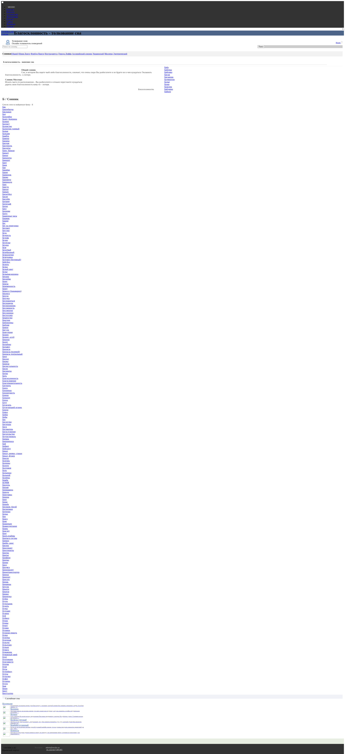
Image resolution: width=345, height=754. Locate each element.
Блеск (5, 388)
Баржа (5, 177)
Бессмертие (7, 310)
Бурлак (5, 664)
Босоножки (7, 509)
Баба (166, 67)
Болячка (6, 478)
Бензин (5, 276)
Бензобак (6, 279)
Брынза (5, 591)
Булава (5, 628)
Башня (5, 221)
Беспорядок (7, 303)
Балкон (5, 121)
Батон (5, 206)
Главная (10, 9)
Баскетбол (7, 194)
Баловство (7, 126)
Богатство (7, 422)
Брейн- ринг (8, 543)
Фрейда (34, 54)
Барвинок (6, 175)
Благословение (9, 381)
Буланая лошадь (9, 633)
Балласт (6, 124)
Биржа (5, 361)
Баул (4, 209)
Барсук (5, 187)
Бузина (5, 613)
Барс (4, 184)
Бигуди (5, 330)
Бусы (4, 669)
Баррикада (7, 182)
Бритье (5, 555)
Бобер (5, 415)
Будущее (6, 611)
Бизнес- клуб (8, 337)
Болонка (6, 463)
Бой (4, 444)
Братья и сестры (9, 538)
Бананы (5, 141)
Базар (166, 84)
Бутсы (5, 674)
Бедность (6, 235)
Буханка (6, 681)
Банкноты (7, 158)
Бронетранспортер (10, 572)
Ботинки (6, 511)
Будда (5, 601)
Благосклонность (10, 378)
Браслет (6, 531)
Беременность (8, 286)
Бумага (5, 650)
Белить (5, 264)
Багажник (168, 77)
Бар (4, 167)
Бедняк (5, 238)
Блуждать (6, 405)
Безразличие (8, 255)
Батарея (5, 201)
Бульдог (6, 642)
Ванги (41, 54)
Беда (4, 233)
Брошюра (6, 584)
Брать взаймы (8, 536)
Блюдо (5, 410)
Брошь (5, 582)
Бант (4, 163)
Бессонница (7, 313)
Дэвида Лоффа (65, 54)
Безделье (6, 243)
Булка (5, 635)
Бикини (6, 339)
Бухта (5, 684)
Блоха (5, 400)
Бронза (5, 574)
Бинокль (6, 349)
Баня (4, 165)
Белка (5, 267)
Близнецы (7, 390)
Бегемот (6, 228)
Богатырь (6, 424)
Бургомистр (7, 662)
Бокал (5, 451)
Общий (14, 54)
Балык (5, 131)
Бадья (167, 82)
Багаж (167, 75)
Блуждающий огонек (12, 407)
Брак (4, 521)
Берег (5, 281)
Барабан (6, 170)
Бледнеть (6, 385)
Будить (5, 606)
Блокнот (6, 398)
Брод (4, 565)
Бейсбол (6, 262)
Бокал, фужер (8, 456)
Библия (5, 325)
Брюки (5, 594)
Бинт (4, 356)
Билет (5, 342)
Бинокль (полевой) (11, 352)
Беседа (5, 296)
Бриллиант (7, 548)
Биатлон (6, 320)
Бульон (5, 647)
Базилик (168, 87)
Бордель (6, 485)
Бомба (5, 480)
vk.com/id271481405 (54, 750)
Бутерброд (7, 671)
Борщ (4, 502)
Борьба (5, 504)
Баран (5, 172)
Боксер (5, 458)
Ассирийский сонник (82, 54)
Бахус (5, 213)
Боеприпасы (8, 441)
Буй (4, 616)
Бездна (5, 245)
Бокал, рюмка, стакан (12, 453)
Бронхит (6, 577)
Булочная (6, 640)
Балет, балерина (9, 119)
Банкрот (6, 160)
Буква (5, 621)
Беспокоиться (8, 301)
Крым (338, 43)
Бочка (5, 514)
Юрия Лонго (24, 54)
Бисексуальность (10, 366)
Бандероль (7, 146)
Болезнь (6, 461)
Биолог (5, 359)
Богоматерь (7, 429)
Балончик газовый (10, 129)
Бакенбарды (7, 109)
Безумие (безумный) (11, 259)
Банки (5, 155)
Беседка (6, 298)
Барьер (5, 192)
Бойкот (5, 446)
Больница (6, 473)
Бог (4, 419)
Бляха (5, 412)
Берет (5, 289)
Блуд (4, 402)
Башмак (6, 218)
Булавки (6, 630)
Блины (5, 395)
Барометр (6, 180)
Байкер (167, 91)
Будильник (7, 604)
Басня (5, 196)
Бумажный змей (9, 654)
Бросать (6, 579)
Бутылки (6, 676)
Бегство (6, 230)
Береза (5, 284)
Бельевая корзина (10, 274)
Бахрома (6, 211)
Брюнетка (6, 596)
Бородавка (7, 495)
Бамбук (5, 136)
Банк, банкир (8, 150)
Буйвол (5, 618)
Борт (4, 499)
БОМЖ (5, 482)
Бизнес (5, 335)
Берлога (6, 293)
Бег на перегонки (10, 226)
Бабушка (168, 72)
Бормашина (7, 490)
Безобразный (8, 252)
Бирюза (5, 364)
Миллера (108, 54)
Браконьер (7, 524)
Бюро (4, 688)
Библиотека (7, 322)
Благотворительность (12, 383)
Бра (4, 516)
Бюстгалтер (7, 693)
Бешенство (7, 318)
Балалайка (7, 117)
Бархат (5, 189)
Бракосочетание (9, 526)
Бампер (5, 138)
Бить (4, 376)
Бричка (5, 560)
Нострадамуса (51, 54)
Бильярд (6, 347)
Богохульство (8, 434)
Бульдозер (7, 645)
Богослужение (9, 432)
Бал (4, 114)
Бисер (5, 369)
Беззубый (6, 250)
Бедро (5, 240)
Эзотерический (120, 54)
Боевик (5, 439)
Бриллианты (8, 550)
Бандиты (6, 148)
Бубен (5, 599)
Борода (5, 492)
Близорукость (8, 393)
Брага (5, 519)
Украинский (98, 54)
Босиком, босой (9, 507)
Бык (4, 686)
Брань (5, 528)
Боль (4, 470)
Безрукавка (7, 257)
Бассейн (6, 199)
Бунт (4, 657)
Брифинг (6, 558)
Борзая (5, 487)
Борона (5, 497)
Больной (6, 475)
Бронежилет (8, 570)
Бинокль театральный (12, 354)
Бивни (5, 327)
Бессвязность (8, 308)
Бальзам (6, 133)
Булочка (6, 637)
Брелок (5, 545)
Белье (5, 272)
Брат (4, 533)
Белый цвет (7, 269)
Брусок (5, 587)
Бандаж (5, 143)
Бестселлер (7, 315)
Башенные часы (9, 216)
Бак (4, 107)
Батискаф (6, 204)
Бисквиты (7, 371)
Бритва (5, 553)
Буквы (5, 623)
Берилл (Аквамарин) (11, 291)
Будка (5, 608)
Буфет (5, 679)
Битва (5, 373)
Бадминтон (169, 79)
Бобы (4, 417)
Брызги (5, 589)
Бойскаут (6, 448)
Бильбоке (6, 344)
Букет (5, 625)
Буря (4, 667)
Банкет (5, 153)
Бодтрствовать (9, 436)
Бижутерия (7, 332)
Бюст (4, 691)
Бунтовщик (7, 659)
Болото (5, 465)
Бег (4, 223)
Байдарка (168, 89)
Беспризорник (8, 306)
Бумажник (7, 652)
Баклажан (6, 112)
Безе (4, 247)
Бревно (5, 541)
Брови (5, 562)
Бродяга (6, 567)
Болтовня (6, 468)
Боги (4, 427)
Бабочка (168, 70)
